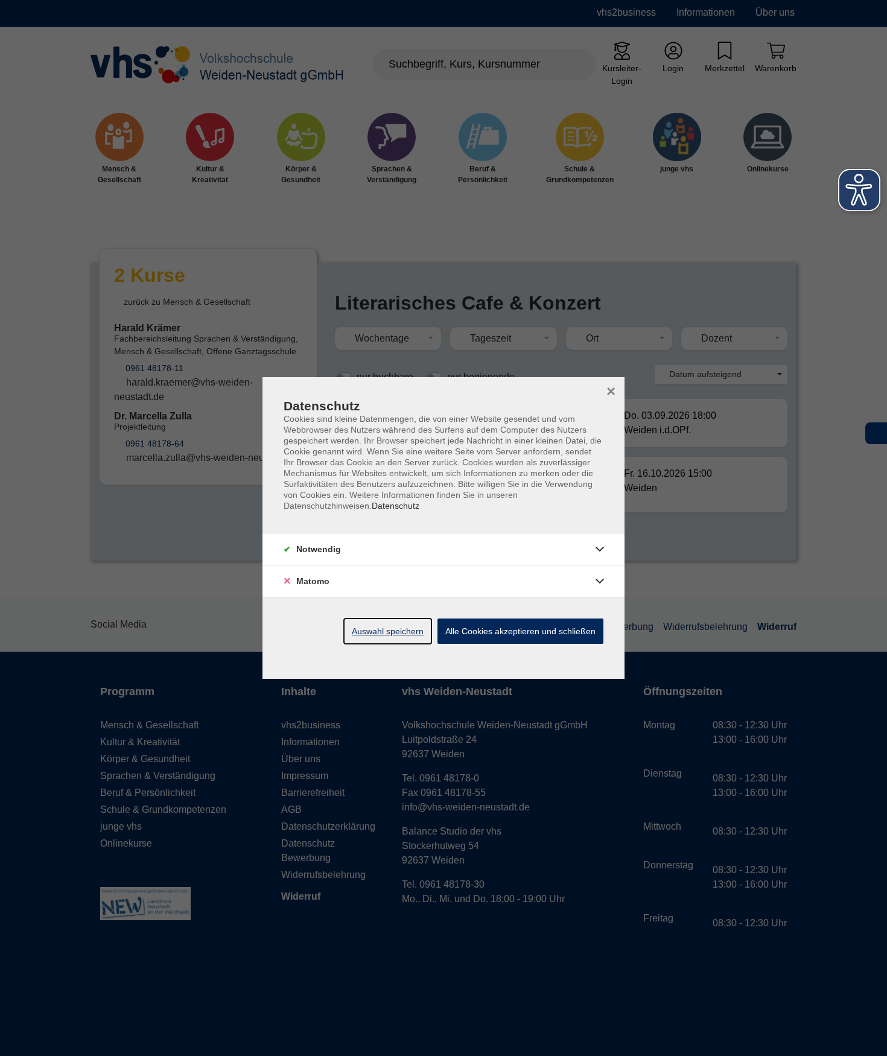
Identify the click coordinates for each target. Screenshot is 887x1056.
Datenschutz (395, 506)
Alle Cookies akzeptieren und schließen (520, 631)
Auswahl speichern (388, 631)
